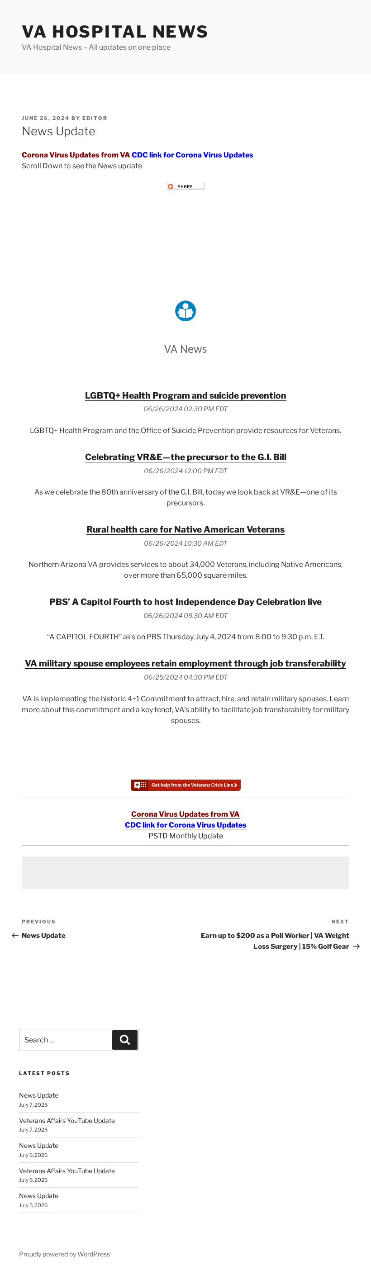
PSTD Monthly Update (185, 836)
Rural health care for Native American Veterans (185, 529)
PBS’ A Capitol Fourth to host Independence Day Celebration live (185, 601)
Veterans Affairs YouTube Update (67, 1120)
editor (95, 118)
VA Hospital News (115, 32)
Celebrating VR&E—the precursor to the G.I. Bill (185, 457)
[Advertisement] (185, 872)
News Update (38, 1095)
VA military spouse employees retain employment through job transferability (185, 663)
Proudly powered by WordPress (64, 1254)
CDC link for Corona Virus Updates (192, 155)
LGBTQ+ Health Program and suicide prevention (185, 395)
